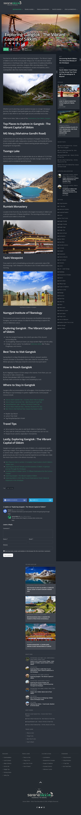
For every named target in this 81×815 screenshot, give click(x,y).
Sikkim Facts (62, 307)
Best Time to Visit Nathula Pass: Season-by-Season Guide (24, 409)
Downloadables (7, 757)
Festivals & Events (63, 245)
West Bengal (33, 696)
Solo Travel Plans (67, 766)
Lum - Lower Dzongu (49, 658)
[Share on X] (6, 43)
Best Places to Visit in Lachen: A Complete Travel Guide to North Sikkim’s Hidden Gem (40, 589)
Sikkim (60, 304)
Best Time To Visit (31, 739)
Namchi (61, 278)
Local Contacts (7, 760)
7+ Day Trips (62, 206)
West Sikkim (62, 328)
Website (5, 545)
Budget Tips (62, 230)
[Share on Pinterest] (14, 43)
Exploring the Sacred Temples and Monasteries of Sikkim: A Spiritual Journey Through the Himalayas (41, 684)
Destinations (17, 9)
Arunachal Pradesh (64, 125)
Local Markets (46, 757)
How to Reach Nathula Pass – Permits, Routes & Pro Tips (41, 724)
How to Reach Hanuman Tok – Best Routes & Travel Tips (41, 718)
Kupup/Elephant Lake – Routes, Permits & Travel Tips (40, 721)
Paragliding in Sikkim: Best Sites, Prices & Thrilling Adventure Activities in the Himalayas (70, 191)
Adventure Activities (68, 174)
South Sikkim (43, 614)
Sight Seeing (10, 488)
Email (31, 539)
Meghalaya (61, 272)
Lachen (36, 585)
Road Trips (61, 298)
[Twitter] (41, 807)
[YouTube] (39, 807)
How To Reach (30, 742)
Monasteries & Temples (44, 681)
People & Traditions (64, 286)
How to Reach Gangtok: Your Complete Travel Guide (67, 103)
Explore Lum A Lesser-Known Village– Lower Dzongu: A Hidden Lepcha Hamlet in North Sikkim (42, 662)
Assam (60, 215)
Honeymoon (62, 254)
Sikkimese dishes (36, 344)
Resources (61, 295)
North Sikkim (42, 585)
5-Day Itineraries (67, 760)
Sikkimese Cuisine (63, 310)
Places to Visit (30, 733)
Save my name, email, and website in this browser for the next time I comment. (27, 551)
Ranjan (9, 510)
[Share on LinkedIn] (17, 43)
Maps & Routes (7, 763)
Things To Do (30, 736)
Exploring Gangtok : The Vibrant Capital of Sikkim (21, 476)
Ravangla (36, 614)
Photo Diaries (56, 9)
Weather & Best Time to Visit (66, 322)
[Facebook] (37, 807)
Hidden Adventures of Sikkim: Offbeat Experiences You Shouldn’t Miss (71, 179)
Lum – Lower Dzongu (64, 269)
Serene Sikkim (16, 50)
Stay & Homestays (70, 9)
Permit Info (6, 766)
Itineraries (61, 263)
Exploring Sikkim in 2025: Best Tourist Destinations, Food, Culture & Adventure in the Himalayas (42, 670)
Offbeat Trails (41, 659)
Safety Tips (61, 301)
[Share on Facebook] (10, 43)
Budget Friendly (63, 221)
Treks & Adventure (43, 9)
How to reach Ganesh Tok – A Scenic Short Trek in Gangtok (25, 400)
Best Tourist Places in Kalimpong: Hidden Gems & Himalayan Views (41, 698)
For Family (61, 248)
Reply (9, 514)
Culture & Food (63, 233)
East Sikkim (29, 642)
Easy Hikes (40, 658)
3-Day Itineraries (63, 203)
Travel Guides (29, 9)
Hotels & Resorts (63, 257)
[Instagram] (44, 807)
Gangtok (46, 674)
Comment (6, 528)
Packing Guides (7, 772)
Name (5, 539)
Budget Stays (62, 227)
